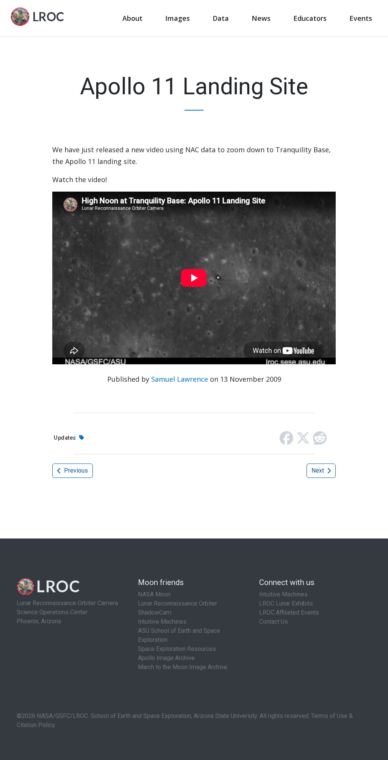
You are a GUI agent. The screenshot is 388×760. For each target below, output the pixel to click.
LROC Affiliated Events (289, 612)
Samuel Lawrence (179, 379)
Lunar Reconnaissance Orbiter (177, 603)
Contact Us (273, 621)
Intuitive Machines (162, 621)
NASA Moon (154, 594)
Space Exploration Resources (177, 648)
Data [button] (221, 18)
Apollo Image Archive (166, 658)
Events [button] (360, 18)
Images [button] (177, 18)
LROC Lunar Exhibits (286, 603)
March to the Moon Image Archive (182, 667)
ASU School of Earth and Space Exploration (179, 635)
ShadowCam (154, 612)
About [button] (132, 18)
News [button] (261, 18)
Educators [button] (310, 18)
